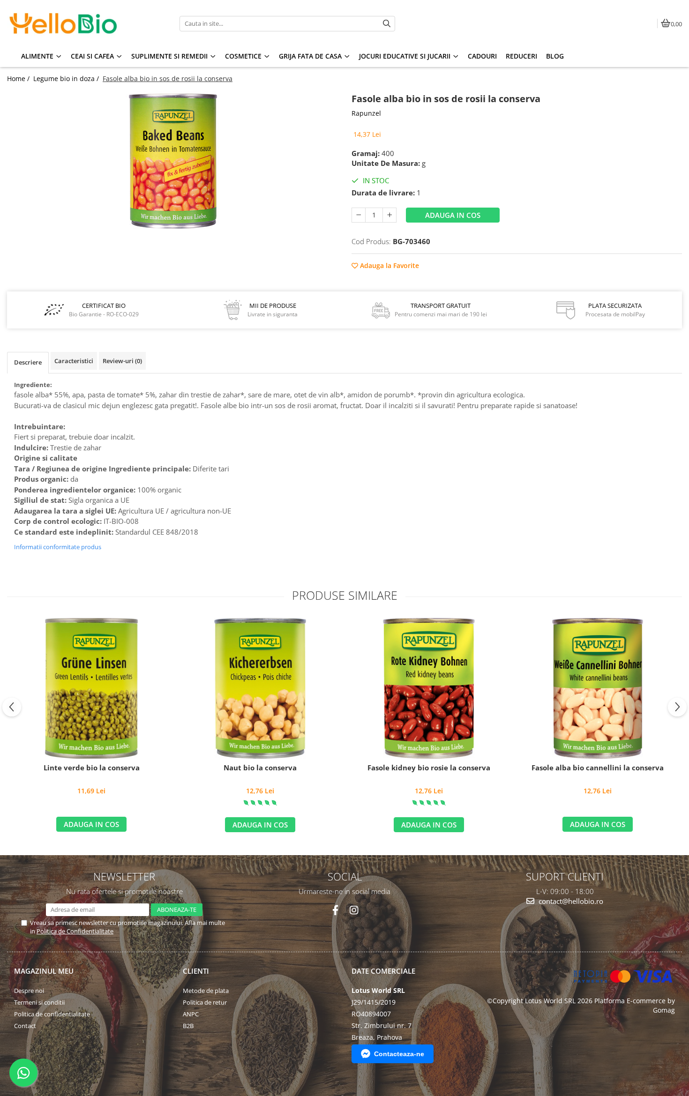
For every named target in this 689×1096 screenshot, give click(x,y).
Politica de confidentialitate (52, 1014)
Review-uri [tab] (122, 361)
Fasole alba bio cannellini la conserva (598, 767)
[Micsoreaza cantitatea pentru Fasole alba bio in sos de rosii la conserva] (359, 215)
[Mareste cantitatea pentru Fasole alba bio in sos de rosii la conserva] (389, 215)
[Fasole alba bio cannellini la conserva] (597, 688)
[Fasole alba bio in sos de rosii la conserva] (172, 160)
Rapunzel (366, 113)
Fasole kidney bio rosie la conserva (428, 767)
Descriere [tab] (28, 362)
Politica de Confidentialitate (75, 931)
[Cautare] (386, 23)
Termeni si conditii (39, 1002)
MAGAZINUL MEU (44, 971)
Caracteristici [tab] (73, 361)
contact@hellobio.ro (570, 901)
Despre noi (29, 990)
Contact (25, 1025)
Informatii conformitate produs (57, 547)
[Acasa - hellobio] (65, 23)
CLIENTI (196, 971)
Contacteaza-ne (399, 1054)
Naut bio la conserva (260, 767)
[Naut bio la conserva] (260, 688)
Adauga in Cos (452, 215)
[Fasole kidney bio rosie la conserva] (429, 688)
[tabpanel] (172, 160)
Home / (19, 78)
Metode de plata (206, 990)
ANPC (191, 1014)
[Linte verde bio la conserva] (91, 688)
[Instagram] (353, 910)
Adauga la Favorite (388, 265)
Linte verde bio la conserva (92, 767)
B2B (188, 1025)
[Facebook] (335, 910)
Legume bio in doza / (67, 78)
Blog (555, 56)
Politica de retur (205, 1002)
